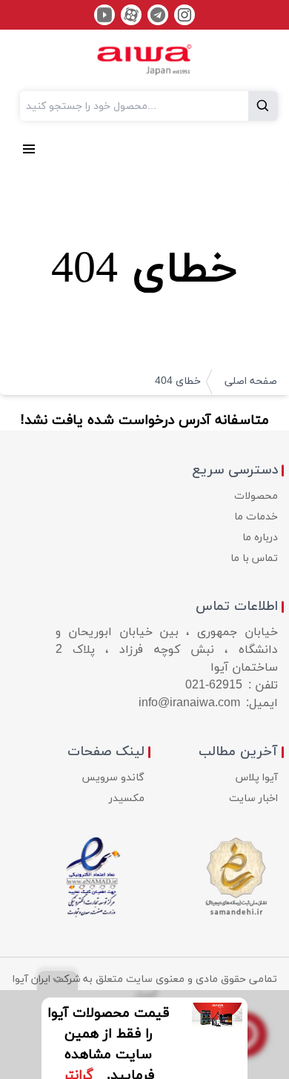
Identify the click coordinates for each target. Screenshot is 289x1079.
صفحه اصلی (251, 381)
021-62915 (213, 685)
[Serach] (263, 106)
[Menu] (29, 147)
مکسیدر (126, 798)
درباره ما (260, 538)
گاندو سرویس (113, 778)
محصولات (256, 496)
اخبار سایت (253, 798)
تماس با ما (254, 558)
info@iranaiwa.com (189, 703)
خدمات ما (256, 517)
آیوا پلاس (257, 778)
